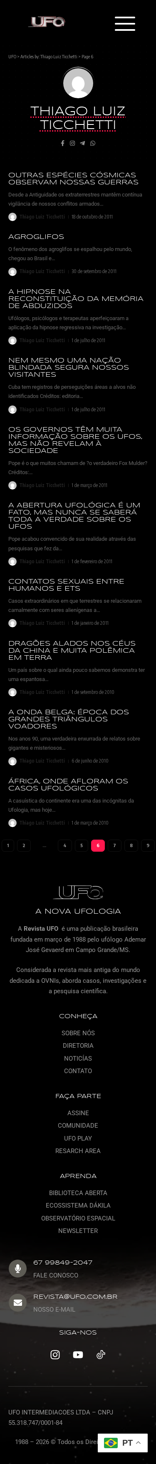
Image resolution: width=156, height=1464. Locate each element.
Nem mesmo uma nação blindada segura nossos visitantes (68, 367)
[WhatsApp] (92, 144)
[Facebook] (62, 144)
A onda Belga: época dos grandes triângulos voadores (68, 719)
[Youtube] (78, 1355)
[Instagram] (72, 144)
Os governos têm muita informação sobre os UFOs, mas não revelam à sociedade (75, 440)
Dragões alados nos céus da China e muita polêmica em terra (72, 650)
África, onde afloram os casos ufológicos (68, 785)
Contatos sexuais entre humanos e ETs (66, 585)
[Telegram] (82, 144)
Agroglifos (36, 237)
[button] (124, 24)
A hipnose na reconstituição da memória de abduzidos (76, 299)
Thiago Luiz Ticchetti (58, 56)
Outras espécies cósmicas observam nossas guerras (73, 179)
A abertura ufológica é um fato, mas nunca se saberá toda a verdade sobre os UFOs (74, 516)
